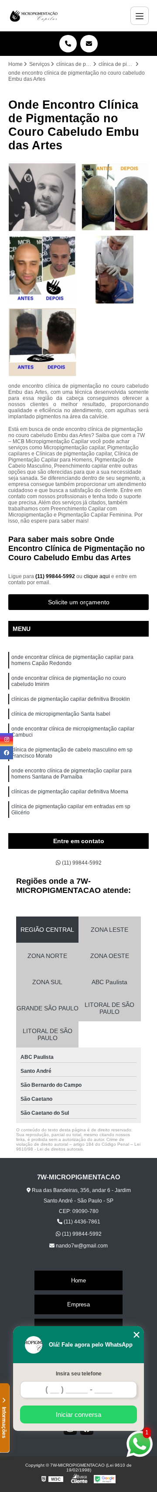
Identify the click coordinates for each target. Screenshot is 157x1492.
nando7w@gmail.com (81, 1246)
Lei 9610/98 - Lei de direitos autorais (78, 1146)
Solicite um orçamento (78, 602)
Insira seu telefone (79, 1374)
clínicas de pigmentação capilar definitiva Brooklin (70, 699)
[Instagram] (6, 739)
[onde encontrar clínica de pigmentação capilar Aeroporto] (42, 197)
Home (78, 1280)
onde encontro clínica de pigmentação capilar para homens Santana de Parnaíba (71, 774)
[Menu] (139, 15)
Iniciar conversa (78, 1414)
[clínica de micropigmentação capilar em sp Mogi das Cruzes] (42, 342)
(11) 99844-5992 (55, 576)
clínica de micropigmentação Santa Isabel (60, 714)
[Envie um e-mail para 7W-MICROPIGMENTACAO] (89, 43)
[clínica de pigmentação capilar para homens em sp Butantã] (115, 197)
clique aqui (97, 576)
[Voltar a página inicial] (34, 15)
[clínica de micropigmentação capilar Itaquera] (115, 270)
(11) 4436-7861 (81, 1222)
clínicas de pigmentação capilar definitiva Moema (69, 792)
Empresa (78, 1304)
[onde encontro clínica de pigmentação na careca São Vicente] (42, 270)
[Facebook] (6, 752)
